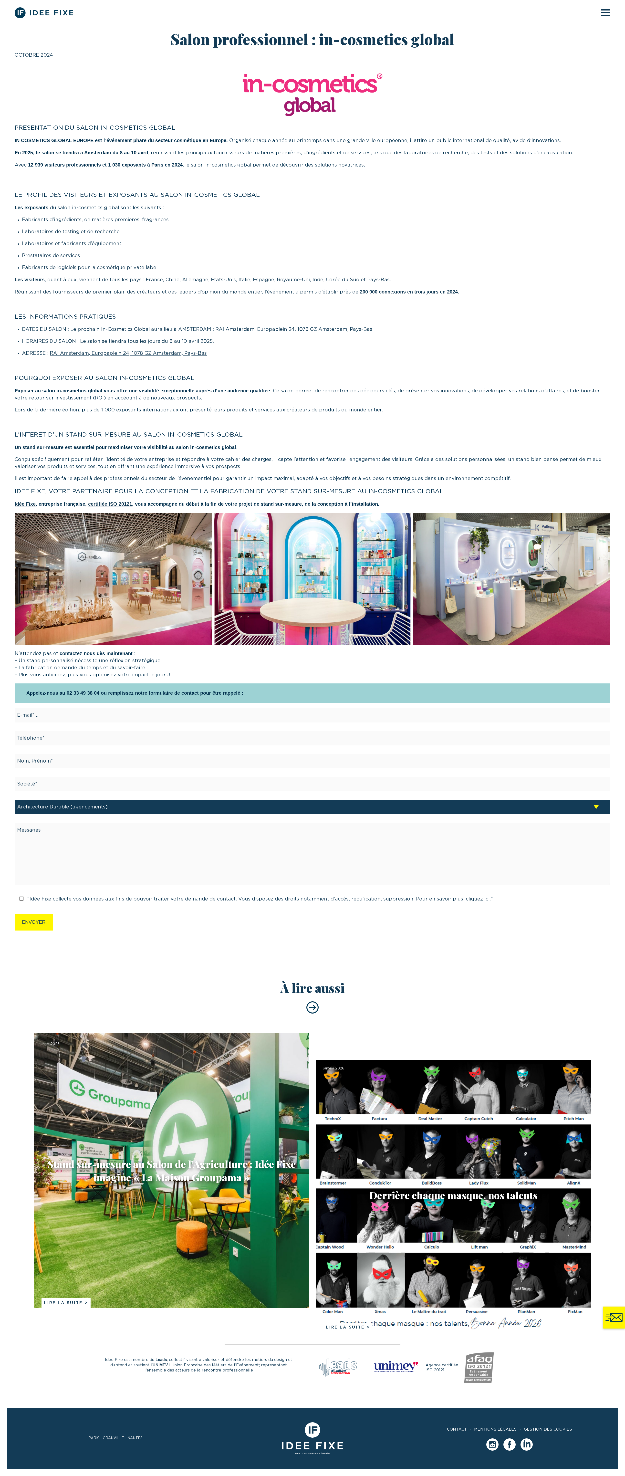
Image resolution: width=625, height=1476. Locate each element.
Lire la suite (63, 1303)
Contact (457, 1429)
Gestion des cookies (548, 1429)
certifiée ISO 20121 (110, 504)
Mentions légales (495, 1429)
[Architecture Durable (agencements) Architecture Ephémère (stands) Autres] (312, 807)
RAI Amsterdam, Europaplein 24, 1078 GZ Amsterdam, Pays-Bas (128, 353)
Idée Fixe (25, 504)
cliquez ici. (478, 899)
